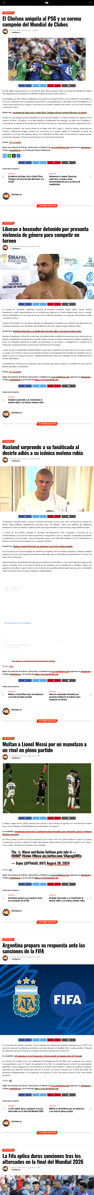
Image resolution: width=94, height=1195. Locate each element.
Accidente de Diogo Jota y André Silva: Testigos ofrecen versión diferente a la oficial (49, 112)
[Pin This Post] (54, 85)
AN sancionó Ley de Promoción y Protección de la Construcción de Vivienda (48, 1056)
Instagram (85, 147)
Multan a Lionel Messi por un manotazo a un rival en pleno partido (43, 546)
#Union (26, 855)
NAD (11, 666)
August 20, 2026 (58, 863)
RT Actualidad (15, 142)
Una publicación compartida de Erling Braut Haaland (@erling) (33, 661)
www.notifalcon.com (60, 147)
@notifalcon (15, 150)
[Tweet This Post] (39, 85)
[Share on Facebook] (25, 85)
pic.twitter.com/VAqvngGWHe (62, 855)
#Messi (36, 855)
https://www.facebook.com (46, 379)
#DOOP (16, 855)
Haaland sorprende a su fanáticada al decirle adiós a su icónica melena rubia (47, 331)
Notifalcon (16, 32)
